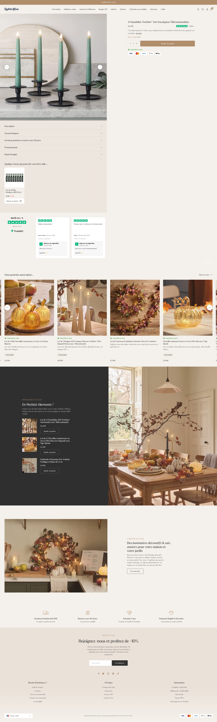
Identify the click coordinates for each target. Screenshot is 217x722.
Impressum (108, 691)
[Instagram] (108, 674)
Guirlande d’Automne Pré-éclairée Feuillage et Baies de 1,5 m (55, 460)
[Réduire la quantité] (129, 43)
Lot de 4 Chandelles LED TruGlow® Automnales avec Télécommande (55, 421)
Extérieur (123, 9)
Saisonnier (153, 9)
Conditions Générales (179, 687)
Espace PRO (179, 698)
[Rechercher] (203, 9)
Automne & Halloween (87, 9)
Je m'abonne (119, 663)
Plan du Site (179, 694)
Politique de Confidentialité (179, 691)
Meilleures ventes (70, 9)
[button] (198, 9)
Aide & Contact (37, 687)
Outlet (163, 9)
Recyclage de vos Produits (179, 701)
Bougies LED (103, 9)
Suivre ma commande (37, 694)
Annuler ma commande (37, 698)
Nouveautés (56, 9)
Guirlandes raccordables (138, 9)
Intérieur (114, 9)
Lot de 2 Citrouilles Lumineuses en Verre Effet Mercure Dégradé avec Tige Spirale (55, 440)
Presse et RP (108, 694)
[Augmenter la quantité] (137, 43)
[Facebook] (98, 674)
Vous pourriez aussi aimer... (19, 274)
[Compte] (207, 9)
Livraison (38, 691)
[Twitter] (103, 674)
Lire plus (139, 33)
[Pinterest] (113, 674)
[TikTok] (118, 674)
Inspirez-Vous (108, 698)
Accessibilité (37, 701)
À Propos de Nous (108, 687)
